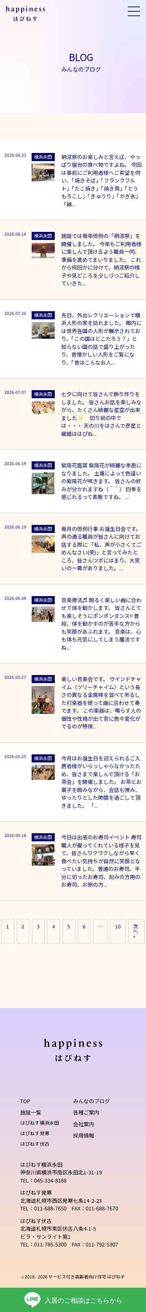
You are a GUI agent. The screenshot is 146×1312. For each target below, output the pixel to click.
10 (118, 926)
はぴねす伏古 (34, 1143)
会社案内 (83, 1124)
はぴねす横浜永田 (39, 1122)
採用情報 (83, 1135)
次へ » (135, 931)
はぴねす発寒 (34, 1132)
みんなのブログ (91, 1101)
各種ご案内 (86, 1112)
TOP (25, 1101)
